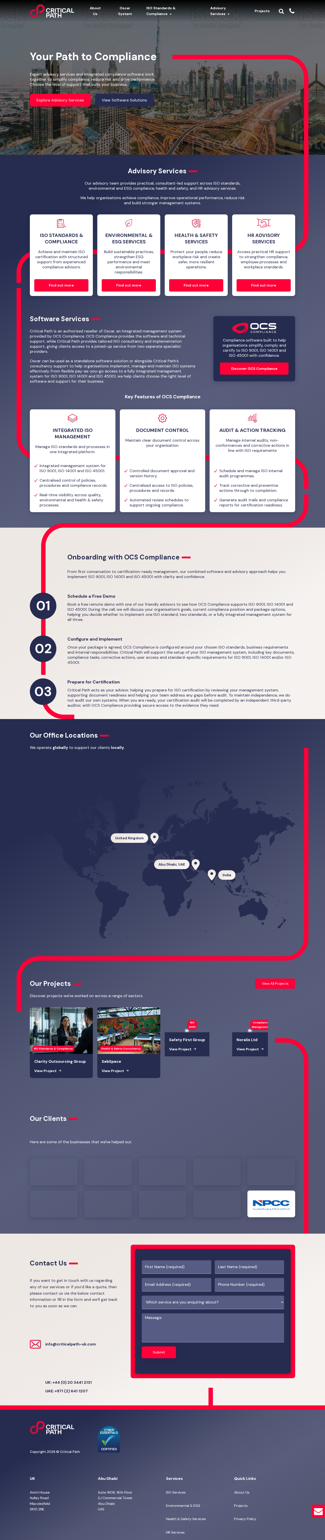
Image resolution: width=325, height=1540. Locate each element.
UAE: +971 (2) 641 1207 (66, 1391)
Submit (159, 1352)
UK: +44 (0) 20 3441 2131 (68, 1382)
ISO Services (176, 1492)
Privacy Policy (245, 1519)
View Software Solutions (124, 100)
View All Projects (275, 983)
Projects (241, 1505)
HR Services (175, 1532)
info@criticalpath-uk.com (70, 1344)
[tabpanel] (72, 460)
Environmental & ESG (183, 1505)
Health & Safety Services (186, 1519)
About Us (241, 1492)
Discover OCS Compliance (254, 368)
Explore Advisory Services (60, 100)
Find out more (61, 285)
